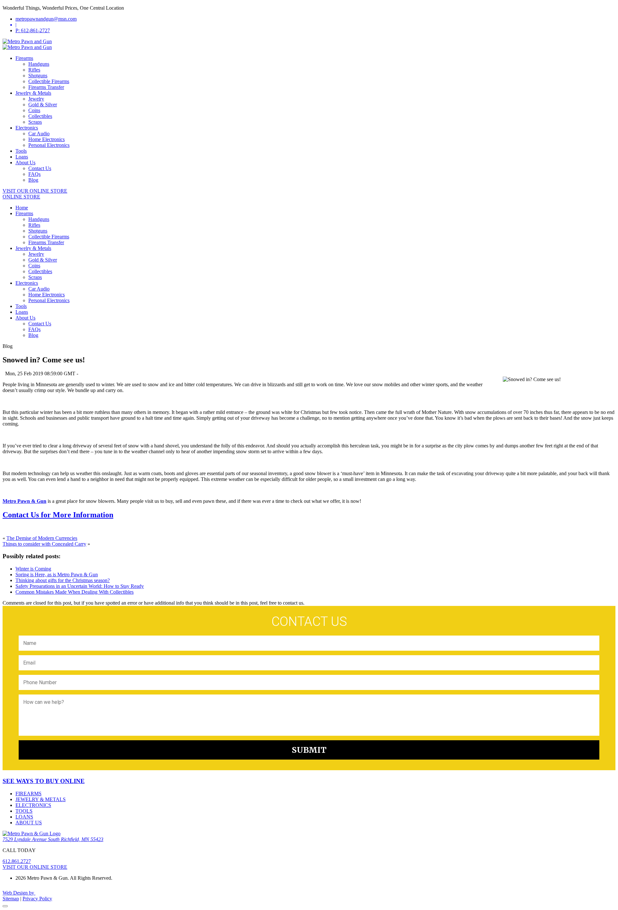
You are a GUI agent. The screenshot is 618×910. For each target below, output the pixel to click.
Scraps (35, 122)
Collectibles (40, 116)
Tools (21, 151)
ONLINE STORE (21, 196)
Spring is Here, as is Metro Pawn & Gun (56, 574)
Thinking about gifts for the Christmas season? (62, 580)
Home (21, 207)
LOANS (24, 816)
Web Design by (19, 893)
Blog (33, 180)
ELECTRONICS (33, 805)
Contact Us (39, 168)
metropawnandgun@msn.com (46, 19)
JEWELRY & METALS (40, 799)
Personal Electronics (49, 145)
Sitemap (11, 898)
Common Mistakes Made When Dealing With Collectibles (74, 592)
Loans (21, 156)
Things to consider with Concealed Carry (44, 544)
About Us (25, 162)
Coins (34, 110)
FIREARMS (28, 793)
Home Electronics (46, 139)
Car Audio (39, 133)
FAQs (34, 174)
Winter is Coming (33, 568)
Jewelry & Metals (33, 93)
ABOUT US (28, 822)
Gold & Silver (42, 104)
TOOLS (24, 811)
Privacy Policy (37, 898)
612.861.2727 (17, 861)
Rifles (34, 69)
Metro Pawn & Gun (24, 501)
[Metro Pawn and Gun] (27, 41)
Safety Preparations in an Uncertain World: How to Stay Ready (79, 586)
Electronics (26, 127)
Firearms (24, 58)
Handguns (38, 64)
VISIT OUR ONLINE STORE (35, 191)
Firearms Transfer (46, 87)
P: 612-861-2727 (32, 30)
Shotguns (37, 75)
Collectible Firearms (48, 81)
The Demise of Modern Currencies (41, 538)
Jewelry (36, 98)
